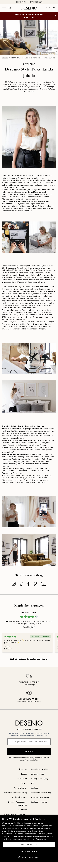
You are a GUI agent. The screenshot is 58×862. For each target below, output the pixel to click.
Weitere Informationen (37, 839)
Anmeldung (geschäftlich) (15, 814)
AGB (32, 783)
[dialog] (29, 838)
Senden (29, 751)
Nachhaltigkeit (20, 788)
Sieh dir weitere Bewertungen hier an (29, 659)
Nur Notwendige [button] (29, 851)
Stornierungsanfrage (40, 797)
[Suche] (10, 8)
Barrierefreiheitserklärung (15, 793)
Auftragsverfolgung (39, 778)
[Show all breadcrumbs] (5, 58)
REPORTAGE (16, 58)
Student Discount (19, 797)
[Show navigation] (4, 8)
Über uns (23, 769)
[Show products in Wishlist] (48, 8)
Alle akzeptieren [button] (29, 845)
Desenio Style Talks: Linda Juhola (40, 58)
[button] (29, 857)
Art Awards (22, 810)
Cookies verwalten (39, 802)
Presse (24, 774)
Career (24, 783)
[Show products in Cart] (54, 8)
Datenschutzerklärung (25, 757)
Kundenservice (37, 774)
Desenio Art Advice (39, 769)
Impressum (22, 778)
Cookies (34, 788)
